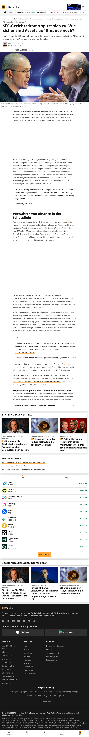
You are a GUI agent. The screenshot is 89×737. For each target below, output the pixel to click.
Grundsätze (6, 669)
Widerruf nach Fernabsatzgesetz (39, 695)
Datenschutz (7, 662)
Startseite (6, 19)
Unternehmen (40, 19)
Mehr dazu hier (19, 165)
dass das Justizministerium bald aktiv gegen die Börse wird (37, 381)
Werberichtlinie (8, 676)
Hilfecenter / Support (55, 646)
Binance (25, 117)
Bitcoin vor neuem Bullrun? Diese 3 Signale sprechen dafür (23, 462)
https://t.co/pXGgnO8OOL (25, 352)
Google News (29, 674)
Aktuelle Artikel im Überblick (19, 19)
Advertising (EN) (52, 653)
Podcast (27, 660)
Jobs (3, 652)
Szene (32, 19)
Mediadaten (7, 655)
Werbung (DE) (52, 656)
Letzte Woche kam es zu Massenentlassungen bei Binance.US (38, 364)
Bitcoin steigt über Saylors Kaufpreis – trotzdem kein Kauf (23, 469)
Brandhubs (28, 667)
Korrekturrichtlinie (9, 680)
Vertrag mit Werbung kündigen (67, 692)
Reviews (27, 656)
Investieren (28, 653)
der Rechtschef (43, 370)
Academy (27, 663)
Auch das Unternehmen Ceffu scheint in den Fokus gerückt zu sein (40, 222)
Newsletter (28, 670)
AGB (39, 701)
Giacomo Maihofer (17, 43)
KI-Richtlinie (6, 683)
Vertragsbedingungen (19, 692)
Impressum (6, 659)
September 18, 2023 (66, 357)
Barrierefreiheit (8, 666)
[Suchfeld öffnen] (83, 7)
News (26, 646)
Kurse (26, 649)
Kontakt (49, 649)
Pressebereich (52, 660)
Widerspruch (59, 695)
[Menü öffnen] (86, 7)
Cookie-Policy (47, 692)
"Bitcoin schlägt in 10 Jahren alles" (14, 466)
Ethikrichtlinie (7, 673)
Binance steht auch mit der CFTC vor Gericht (31, 375)
